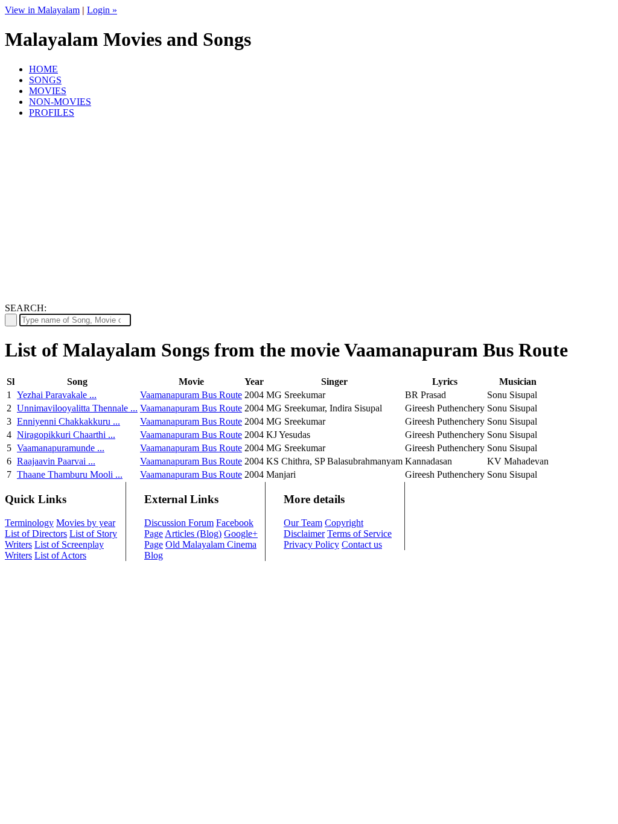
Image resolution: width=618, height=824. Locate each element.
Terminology (29, 523)
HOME (43, 69)
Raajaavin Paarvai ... (56, 461)
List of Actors (60, 555)
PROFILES (51, 112)
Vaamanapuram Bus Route (191, 395)
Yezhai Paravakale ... (57, 395)
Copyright (344, 523)
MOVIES (47, 91)
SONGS (45, 80)
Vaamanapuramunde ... (60, 448)
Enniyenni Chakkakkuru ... (68, 421)
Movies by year (85, 523)
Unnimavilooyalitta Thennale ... (77, 408)
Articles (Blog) (193, 533)
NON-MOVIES (60, 102)
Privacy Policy (311, 544)
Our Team (303, 523)
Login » (102, 10)
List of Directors (36, 533)
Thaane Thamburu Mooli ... (70, 474)
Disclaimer (304, 533)
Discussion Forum (179, 523)
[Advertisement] (309, 212)
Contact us (362, 544)
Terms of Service (359, 533)
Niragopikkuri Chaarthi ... (66, 434)
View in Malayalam (42, 10)
